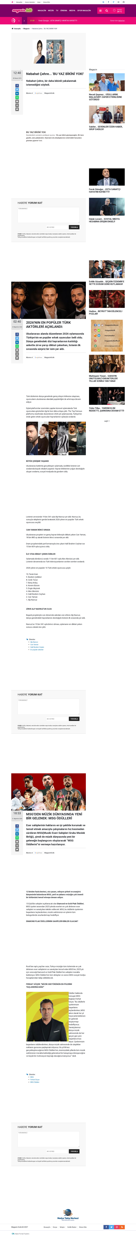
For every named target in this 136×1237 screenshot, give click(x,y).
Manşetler (19, 2)
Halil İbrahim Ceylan (37, 647)
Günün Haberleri (30, 2)
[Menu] (100, 11)
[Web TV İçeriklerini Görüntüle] (118, 2)
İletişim (62, 1227)
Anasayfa (47, 1227)
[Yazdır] (17, 105)
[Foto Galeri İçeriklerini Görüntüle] (123, 2)
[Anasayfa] (12, 2)
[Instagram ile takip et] (116, 1227)
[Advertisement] (56, 112)
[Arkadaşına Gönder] (17, 101)
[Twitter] (17, 89)
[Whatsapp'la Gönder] (17, 97)
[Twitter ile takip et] (111, 1227)
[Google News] (38, 93)
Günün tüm (117, 21)
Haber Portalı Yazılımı (22, 1234)
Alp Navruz (34, 642)
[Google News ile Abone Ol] (103, 2)
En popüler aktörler (36, 650)
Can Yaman (34, 645)
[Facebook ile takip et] (106, 1227)
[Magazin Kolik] (22, 10)
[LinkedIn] (17, 93)
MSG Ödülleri (34, 1082)
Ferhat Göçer (35, 1080)
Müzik (51, 10)
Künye (55, 1227)
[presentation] (19, 20)
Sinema (63, 10)
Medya (72, 10)
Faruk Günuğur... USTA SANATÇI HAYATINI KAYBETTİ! (57, 21)
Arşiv (38, 2)
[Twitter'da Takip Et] (113, 2)
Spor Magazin (84, 10)
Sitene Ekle (46, 2)
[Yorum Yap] (17, 109)
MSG (32, 1077)
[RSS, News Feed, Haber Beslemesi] (122, 1227)
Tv (57, 10)
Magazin (42, 10)
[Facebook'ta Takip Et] (108, 2)
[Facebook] (17, 85)
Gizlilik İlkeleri (71, 1227)
